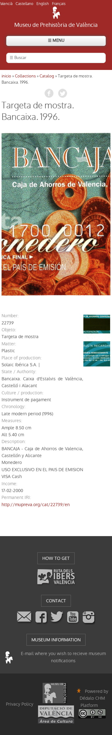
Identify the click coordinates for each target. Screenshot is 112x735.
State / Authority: (19, 371)
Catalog (47, 76)
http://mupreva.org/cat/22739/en (36, 504)
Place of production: (21, 358)
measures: (12, 420)
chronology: (13, 406)
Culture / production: (22, 393)
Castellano (24, 3)
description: (14, 441)
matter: (9, 344)
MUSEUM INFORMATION (56, 640)
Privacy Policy (19, 704)
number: (10, 316)
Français (59, 3)
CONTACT (56, 601)
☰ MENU (56, 40)
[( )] (56, 214)
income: (9, 484)
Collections (25, 76)
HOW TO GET (56, 558)
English (42, 3)
